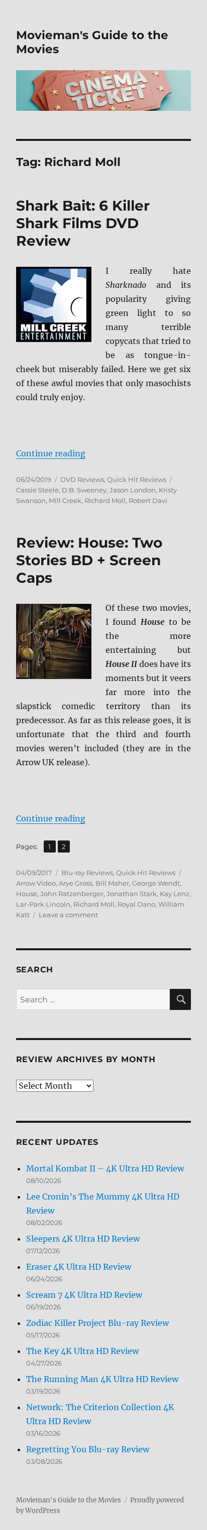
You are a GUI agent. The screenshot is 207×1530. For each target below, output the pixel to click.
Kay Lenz (174, 894)
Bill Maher (112, 883)
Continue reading (50, 453)
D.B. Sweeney (84, 490)
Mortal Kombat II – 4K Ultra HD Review (105, 1168)
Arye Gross (75, 883)
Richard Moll (105, 500)
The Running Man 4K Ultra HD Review (102, 1379)
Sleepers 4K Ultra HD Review (83, 1239)
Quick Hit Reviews (136, 479)
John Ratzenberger (72, 894)
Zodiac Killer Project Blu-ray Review (97, 1323)
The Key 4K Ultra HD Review (82, 1351)
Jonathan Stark (132, 894)
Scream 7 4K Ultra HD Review (84, 1295)
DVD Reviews (82, 479)
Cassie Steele (37, 490)
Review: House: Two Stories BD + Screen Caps (89, 560)
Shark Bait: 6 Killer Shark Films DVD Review (83, 223)
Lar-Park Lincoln (43, 904)
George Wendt (156, 883)
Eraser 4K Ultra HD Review (78, 1267)
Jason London (133, 490)
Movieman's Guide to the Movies (68, 1500)
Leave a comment (68, 915)
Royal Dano (136, 904)
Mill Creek (65, 500)
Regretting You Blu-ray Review (87, 1449)
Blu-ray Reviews (87, 873)
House (26, 894)
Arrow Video (36, 883)
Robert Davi (148, 500)
